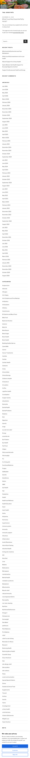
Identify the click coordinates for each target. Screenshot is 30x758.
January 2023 (6, 208)
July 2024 (5, 160)
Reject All (15, 754)
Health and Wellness (7, 500)
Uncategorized (6, 706)
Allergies (4, 292)
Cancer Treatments (7, 353)
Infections (5, 535)
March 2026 (5, 99)
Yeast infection (6, 722)
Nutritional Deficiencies (8, 609)
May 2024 (5, 166)
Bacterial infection (7, 321)
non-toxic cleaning (7, 603)
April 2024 (5, 169)
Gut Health (5, 487)
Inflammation (6, 539)
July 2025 (5, 125)
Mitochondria (6, 587)
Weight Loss (5, 718)
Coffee (4, 388)
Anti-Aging (5, 295)
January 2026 (6, 105)
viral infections (6, 712)
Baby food (5, 317)
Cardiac (4, 359)
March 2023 (5, 202)
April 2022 (5, 234)
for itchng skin (6, 462)
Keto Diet (4, 558)
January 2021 (5, 263)
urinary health (6, 709)
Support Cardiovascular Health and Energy (13, 70)
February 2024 (6, 173)
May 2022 (5, 230)
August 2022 (5, 224)
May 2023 (5, 195)
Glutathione (5, 478)
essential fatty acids (18, 32)
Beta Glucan (5, 330)
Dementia (5, 404)
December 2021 (6, 237)
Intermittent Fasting (7, 545)
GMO (3, 484)
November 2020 (6, 269)
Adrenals (4, 288)
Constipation (5, 394)
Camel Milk (5, 346)
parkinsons (5, 625)
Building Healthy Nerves (8, 343)
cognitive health (6, 391)
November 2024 (6, 150)
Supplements (6, 690)
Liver (3, 561)
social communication (8, 677)
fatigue (4, 449)
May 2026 (5, 92)
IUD (3, 555)
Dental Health (6, 407)
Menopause (5, 571)
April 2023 (5, 198)
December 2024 (6, 147)
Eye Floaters (5, 439)
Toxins (4, 702)
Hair (3, 491)
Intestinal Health (6, 548)
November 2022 (6, 214)
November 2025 (6, 112)
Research (4, 645)
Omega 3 (4, 613)
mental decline (6, 574)
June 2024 (5, 163)
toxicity (4, 699)
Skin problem (6, 667)
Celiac (4, 369)
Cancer (4, 349)
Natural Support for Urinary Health (11, 61)
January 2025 (6, 144)
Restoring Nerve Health (8, 651)
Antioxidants (5, 304)
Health (4, 497)
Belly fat (4, 327)
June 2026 (5, 89)
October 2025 (6, 115)
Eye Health (5, 442)
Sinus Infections (6, 657)
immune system (6, 526)
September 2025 (7, 118)
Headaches (5, 494)
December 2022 (6, 211)
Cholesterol (5, 381)
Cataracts (5, 365)
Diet (3, 417)
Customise (15, 750)
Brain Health (5, 340)
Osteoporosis (6, 616)
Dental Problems (6, 410)
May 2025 (5, 131)
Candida (4, 356)
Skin (3, 661)
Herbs (4, 513)
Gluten (4, 481)
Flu (3, 458)
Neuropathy (5, 600)
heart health (5, 510)
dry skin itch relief (7, 430)
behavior (4, 324)
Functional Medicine (7, 465)
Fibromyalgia (5, 455)
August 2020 (5, 275)
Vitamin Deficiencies (8, 715)
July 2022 (4, 227)
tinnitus (4, 696)
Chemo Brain (5, 372)
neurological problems (8, 596)
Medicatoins (5, 568)
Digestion (5, 420)
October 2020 (6, 272)
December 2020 (6, 266)
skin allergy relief (7, 664)
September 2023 (7, 182)
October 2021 (6, 240)
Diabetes (4, 414)
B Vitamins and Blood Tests (9, 314)
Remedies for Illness (7, 641)
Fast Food (5, 446)
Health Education (7, 503)
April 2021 (5, 253)
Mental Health (6, 577)
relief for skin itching (8, 638)
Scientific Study (6, 654)
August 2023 (5, 185)
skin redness (5, 670)
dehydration (5, 401)
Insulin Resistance (7, 542)
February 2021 (6, 259)
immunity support (7, 532)
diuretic (4, 423)
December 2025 (6, 108)
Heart (3, 507)
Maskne (4, 564)
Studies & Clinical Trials (8, 686)
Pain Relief (5, 622)
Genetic (4, 475)
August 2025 (5, 121)
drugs (3, 426)
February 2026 (6, 102)
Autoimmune (6, 311)
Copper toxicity (6, 398)
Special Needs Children (8, 680)
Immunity (5, 529)
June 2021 (5, 246)
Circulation (5, 385)
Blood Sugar (5, 333)
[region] (15, 744)
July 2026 (5, 86)
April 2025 (5, 134)
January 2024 (6, 176)
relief (3, 635)
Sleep (3, 674)
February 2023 (6, 205)
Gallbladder (5, 471)
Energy (4, 433)
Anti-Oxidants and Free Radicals (11, 298)
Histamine (5, 516)
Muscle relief (5, 590)
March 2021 (5, 256)
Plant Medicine (6, 629)
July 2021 (4, 243)
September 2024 (7, 157)
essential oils (5, 436)
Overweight (5, 619)
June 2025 (5, 128)
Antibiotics (5, 301)
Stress (4, 683)
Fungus (4, 468)
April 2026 (5, 96)
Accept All (15, 746)
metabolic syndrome (8, 580)
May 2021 (5, 250)
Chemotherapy (6, 375)
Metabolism (5, 584)
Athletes (4, 308)
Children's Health (7, 378)
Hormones (5, 519)
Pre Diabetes (5, 632)
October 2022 (6, 218)
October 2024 (6, 153)
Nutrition (4, 606)
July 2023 (5, 189)
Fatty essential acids (7, 452)
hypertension (6, 523)
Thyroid (4, 693)
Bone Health (5, 337)
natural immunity (7, 593)
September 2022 (7, 221)
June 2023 (5, 192)
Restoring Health (6, 648)
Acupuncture (5, 285)
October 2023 (6, 179)
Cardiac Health (6, 362)
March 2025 (5, 137)
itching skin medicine (8, 552)
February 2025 (6, 141)
